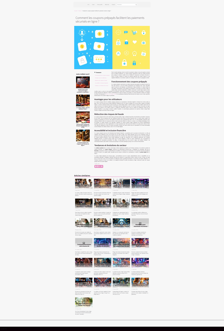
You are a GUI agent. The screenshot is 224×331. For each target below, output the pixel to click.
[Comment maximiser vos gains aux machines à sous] (102, 203)
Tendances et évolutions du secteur (101, 85)
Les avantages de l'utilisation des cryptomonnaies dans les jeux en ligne (140, 266)
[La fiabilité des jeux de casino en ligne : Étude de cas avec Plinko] (102, 282)
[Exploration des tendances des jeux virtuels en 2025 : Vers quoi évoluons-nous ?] (102, 243)
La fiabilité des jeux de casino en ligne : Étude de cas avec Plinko (102, 285)
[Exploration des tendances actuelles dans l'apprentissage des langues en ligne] (121, 282)
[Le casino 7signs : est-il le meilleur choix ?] (83, 100)
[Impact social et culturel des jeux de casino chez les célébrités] (84, 263)
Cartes (93, 4)
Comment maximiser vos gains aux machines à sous (103, 206)
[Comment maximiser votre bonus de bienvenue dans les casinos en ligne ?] (84, 243)
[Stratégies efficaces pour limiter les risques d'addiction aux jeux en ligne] (84, 302)
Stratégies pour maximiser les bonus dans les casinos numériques (140, 227)
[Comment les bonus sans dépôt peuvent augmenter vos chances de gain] (140, 243)
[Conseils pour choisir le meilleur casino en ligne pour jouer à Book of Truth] (102, 263)
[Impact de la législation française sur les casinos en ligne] (121, 184)
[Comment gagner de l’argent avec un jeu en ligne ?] (83, 135)
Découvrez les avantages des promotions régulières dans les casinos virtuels (103, 227)
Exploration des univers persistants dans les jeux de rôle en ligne (122, 246)
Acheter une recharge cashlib (110, 94)
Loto (88, 4)
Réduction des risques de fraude (101, 80)
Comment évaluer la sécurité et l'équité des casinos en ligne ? (84, 206)
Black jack (107, 4)
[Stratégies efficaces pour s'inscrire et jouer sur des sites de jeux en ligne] (140, 282)
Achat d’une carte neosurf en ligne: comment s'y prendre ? (83, 91)
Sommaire (98, 72)
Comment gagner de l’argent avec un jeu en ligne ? (83, 144)
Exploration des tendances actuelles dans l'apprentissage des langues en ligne (121, 286)
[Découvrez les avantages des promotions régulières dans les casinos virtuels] (102, 223)
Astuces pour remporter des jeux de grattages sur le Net (83, 126)
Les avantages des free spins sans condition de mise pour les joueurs (84, 226)
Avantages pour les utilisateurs (100, 78)
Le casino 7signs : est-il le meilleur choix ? (83, 108)
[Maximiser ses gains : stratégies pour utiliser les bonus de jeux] (121, 223)
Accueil (75, 11)
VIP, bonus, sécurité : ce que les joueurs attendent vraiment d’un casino (84, 187)
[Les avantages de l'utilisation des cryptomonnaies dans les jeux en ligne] (140, 263)
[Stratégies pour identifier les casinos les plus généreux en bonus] (121, 263)
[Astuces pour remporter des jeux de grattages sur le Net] (83, 117)
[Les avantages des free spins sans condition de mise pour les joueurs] (84, 223)
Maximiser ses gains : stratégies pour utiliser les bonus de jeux (121, 226)
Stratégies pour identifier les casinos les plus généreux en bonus (121, 266)
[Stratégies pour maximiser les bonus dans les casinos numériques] (140, 223)
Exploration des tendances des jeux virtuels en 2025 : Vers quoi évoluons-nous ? (103, 247)
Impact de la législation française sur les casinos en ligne (122, 186)
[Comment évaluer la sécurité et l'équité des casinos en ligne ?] (84, 203)
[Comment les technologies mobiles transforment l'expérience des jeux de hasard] (140, 203)
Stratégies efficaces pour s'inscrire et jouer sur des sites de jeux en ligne (140, 285)
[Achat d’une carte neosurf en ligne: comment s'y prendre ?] (83, 82)
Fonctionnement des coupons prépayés (102, 75)
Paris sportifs (99, 4)
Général (113, 4)
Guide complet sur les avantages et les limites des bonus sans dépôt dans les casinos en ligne (84, 286)
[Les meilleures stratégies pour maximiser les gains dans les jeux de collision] (140, 184)
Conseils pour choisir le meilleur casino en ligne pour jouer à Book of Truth (103, 266)
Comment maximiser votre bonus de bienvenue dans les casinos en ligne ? (84, 247)
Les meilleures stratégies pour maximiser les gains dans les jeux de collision (140, 186)
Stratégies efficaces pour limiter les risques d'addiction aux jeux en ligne (84, 306)
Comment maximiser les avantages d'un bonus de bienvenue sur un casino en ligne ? (103, 187)
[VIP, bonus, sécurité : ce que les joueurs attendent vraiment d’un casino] (84, 184)
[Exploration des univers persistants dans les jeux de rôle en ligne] (121, 243)
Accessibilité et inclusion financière (101, 83)
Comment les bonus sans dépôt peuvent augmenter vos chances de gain (140, 247)
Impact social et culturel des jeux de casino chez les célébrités (84, 266)
